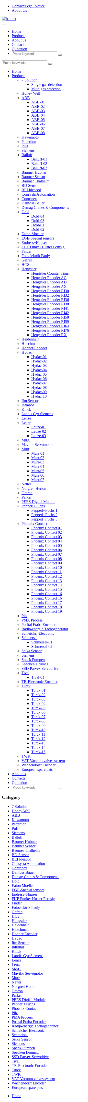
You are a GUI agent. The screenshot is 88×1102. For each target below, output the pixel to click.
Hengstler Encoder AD (49, 282)
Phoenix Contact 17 (46, 603)
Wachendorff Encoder (38, 765)
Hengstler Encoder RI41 (50, 308)
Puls (25, 146)
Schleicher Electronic (38, 633)
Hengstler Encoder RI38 (50, 304)
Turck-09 (38, 725)
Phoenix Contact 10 (46, 567)
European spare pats (37, 769)
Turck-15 (38, 752)
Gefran (27, 260)
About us (19, 40)
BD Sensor (30, 185)
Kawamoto (30, 137)
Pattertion (29, 142)
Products (18, 36)
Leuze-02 (38, 431)
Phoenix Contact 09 (46, 563)
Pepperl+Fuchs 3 (44, 519)
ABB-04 (38, 115)
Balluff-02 (39, 163)
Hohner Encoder (34, 348)
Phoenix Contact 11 (46, 572)
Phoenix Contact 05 (46, 545)
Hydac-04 (39, 370)
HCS (25, 264)
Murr (25, 449)
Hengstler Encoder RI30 (50, 291)
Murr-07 (37, 480)
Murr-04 (37, 466)
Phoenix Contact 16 (46, 594)
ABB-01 (38, 102)
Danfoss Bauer (33, 203)
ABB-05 (38, 120)
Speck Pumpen (33, 660)
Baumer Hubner (34, 172)
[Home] (9, 19)
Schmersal (29, 638)
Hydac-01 (39, 357)
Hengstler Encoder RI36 (50, 300)
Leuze (26, 423)
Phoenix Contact (34, 523)
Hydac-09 (39, 392)
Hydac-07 (39, 383)
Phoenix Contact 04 (46, 541)
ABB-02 (38, 106)
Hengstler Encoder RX (49, 335)
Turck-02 (38, 695)
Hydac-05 (39, 374)
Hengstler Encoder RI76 (50, 330)
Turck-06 (38, 712)
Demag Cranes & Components (45, 207)
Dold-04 (37, 216)
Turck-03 (38, 699)
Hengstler (29, 269)
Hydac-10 (39, 396)
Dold (25, 212)
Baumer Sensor (33, 177)
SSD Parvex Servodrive (40, 668)
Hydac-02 (39, 361)
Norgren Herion (34, 488)
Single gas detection (46, 84)
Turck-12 (38, 739)
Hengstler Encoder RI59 (50, 322)
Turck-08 (38, 721)
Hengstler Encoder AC (48, 278)
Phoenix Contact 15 (46, 589)
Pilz (24, 616)
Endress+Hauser (34, 242)
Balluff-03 (39, 168)
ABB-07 (38, 128)
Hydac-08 (39, 387)
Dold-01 (37, 225)
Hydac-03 (39, 365)
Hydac (27, 352)
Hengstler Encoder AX (49, 286)
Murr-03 (37, 462)
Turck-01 (38, 690)
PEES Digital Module (38, 502)
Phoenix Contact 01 (46, 528)
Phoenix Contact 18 (46, 607)
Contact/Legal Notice (28, 6)
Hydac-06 (39, 379)
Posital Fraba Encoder (38, 624)
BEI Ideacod (31, 190)
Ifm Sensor (30, 401)
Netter (26, 484)
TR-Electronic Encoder (39, 682)
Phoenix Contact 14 (46, 585)
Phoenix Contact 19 (46, 611)
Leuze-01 (38, 427)
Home (16, 31)
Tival (25, 673)
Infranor (28, 405)
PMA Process (32, 620)
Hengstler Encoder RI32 (50, 295)
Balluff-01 (39, 159)
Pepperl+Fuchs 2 (44, 515)
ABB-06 (38, 124)
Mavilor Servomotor (37, 444)
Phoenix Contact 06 (46, 550)
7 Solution (29, 80)
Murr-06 (37, 475)
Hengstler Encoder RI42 (50, 313)
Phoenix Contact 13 (46, 581)
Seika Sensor (32, 651)
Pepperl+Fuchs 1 (44, 510)
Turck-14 (38, 747)
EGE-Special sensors (38, 238)
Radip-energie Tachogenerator (45, 629)
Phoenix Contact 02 (46, 532)
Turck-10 (38, 730)
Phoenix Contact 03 (46, 537)
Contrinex (29, 199)
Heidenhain (30, 339)
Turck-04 (38, 703)
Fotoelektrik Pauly (36, 256)
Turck (26, 686)
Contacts (18, 44)
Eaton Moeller (33, 234)
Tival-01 (37, 677)
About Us (19, 10)
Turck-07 (38, 717)
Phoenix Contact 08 (46, 559)
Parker (27, 497)
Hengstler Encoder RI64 (50, 326)
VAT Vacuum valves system (43, 761)
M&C (26, 440)
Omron (27, 493)
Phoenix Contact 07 (46, 554)
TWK (26, 756)
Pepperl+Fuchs (33, 506)
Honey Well (31, 93)
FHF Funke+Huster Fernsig (43, 247)
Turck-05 (38, 708)
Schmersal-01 (41, 642)
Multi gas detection (46, 89)
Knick (26, 409)
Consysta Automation (38, 194)
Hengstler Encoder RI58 (50, 317)
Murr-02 (37, 458)
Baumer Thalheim (35, 181)
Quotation (19, 49)
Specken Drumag (35, 664)
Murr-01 (37, 453)
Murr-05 (37, 471)
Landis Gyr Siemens (37, 414)
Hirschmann (31, 343)
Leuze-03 (38, 436)
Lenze (26, 418)
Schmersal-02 (41, 646)
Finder (27, 251)
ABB (26, 98)
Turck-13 (38, 743)
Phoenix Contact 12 (46, 576)
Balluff (27, 155)
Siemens (28, 150)
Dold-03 (37, 221)
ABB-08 (38, 133)
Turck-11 (38, 734)
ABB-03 (38, 111)
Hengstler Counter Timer (50, 273)
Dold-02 (37, 229)
